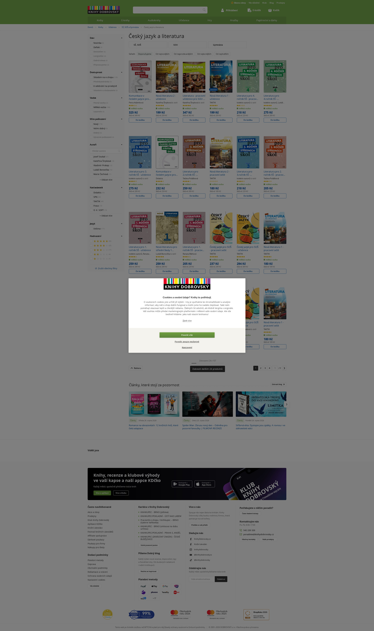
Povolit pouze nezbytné (187, 342)
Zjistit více (187, 321)
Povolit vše (187, 335)
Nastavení (187, 347)
